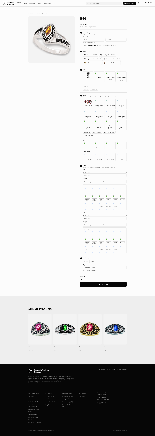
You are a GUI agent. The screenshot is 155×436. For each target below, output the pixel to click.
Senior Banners (32, 414)
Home (25, 3)
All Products (82, 393)
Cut (84, 140)
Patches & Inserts (67, 393)
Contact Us (31, 396)
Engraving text (87, 264)
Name (92, 261)
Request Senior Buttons (34, 422)
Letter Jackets (47, 3)
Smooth (86, 89)
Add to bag (104, 284)
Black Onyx (87, 132)
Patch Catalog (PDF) (67, 402)
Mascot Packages (33, 399)
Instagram (112, 369)
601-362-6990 (148, 2)
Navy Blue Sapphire (109, 132)
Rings (39, 3)
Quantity (82, 276)
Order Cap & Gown (33, 393)
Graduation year (109, 37)
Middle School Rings (51, 399)
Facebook (103, 369)
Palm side (85, 86)
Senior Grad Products (34, 402)
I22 (54, 347)
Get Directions (123, 369)
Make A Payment (130, 3)
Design (85, 178)
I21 (29, 347)
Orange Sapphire (88, 135)
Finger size (86, 37)
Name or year (86, 172)
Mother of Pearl (97, 132)
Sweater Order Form (67, 396)
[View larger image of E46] (51, 39)
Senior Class (32, 3)
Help (55, 3)
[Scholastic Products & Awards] (12, 3)
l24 (104, 347)
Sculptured (94, 89)
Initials (86, 261)
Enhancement (86, 151)
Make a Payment (83, 399)
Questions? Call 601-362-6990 (120, 430)
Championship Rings (51, 402)
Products (30, 13)
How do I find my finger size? (89, 42)
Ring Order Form (50, 405)
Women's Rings (39, 13)
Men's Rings (48, 393)
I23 (79, 347)
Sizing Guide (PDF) (67, 399)
